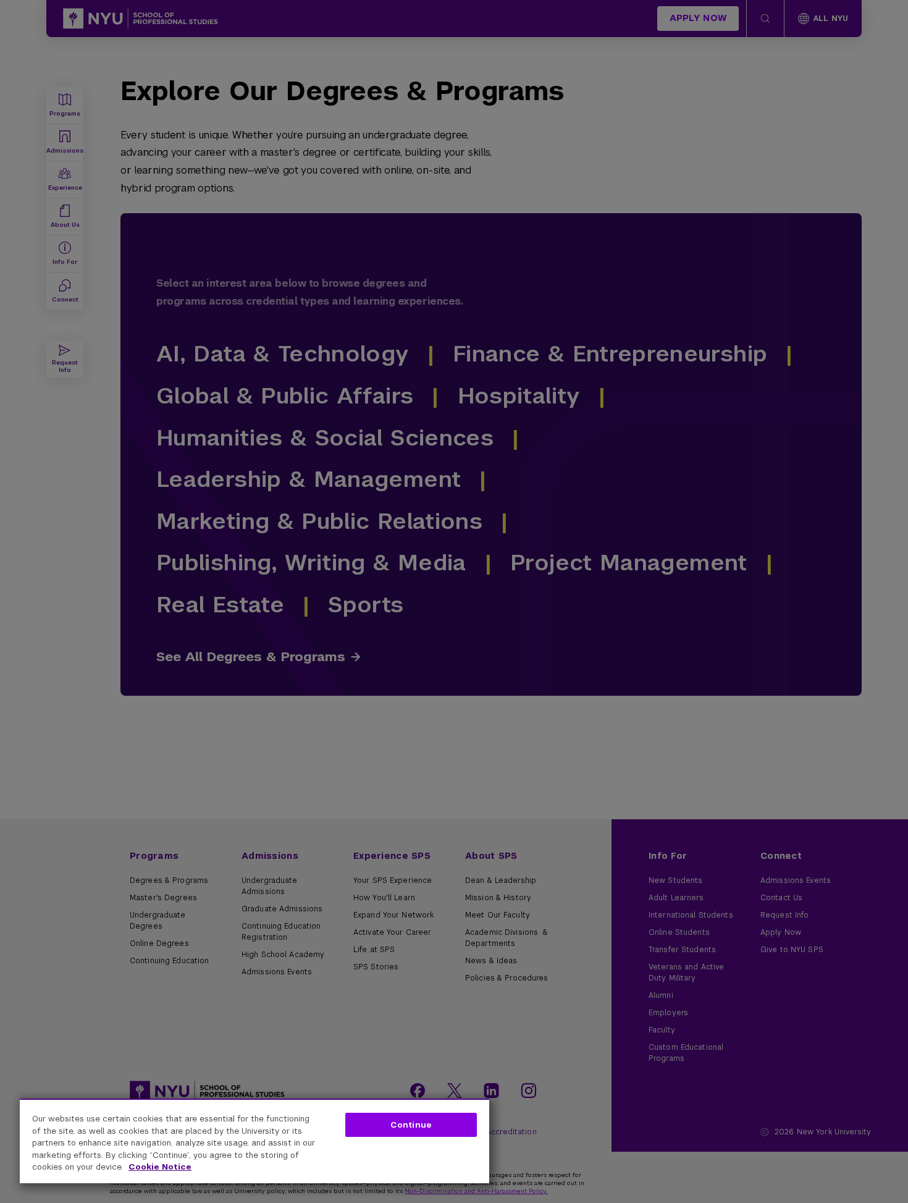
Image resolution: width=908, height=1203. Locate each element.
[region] (254, 1141)
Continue (411, 1125)
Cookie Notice (159, 1167)
